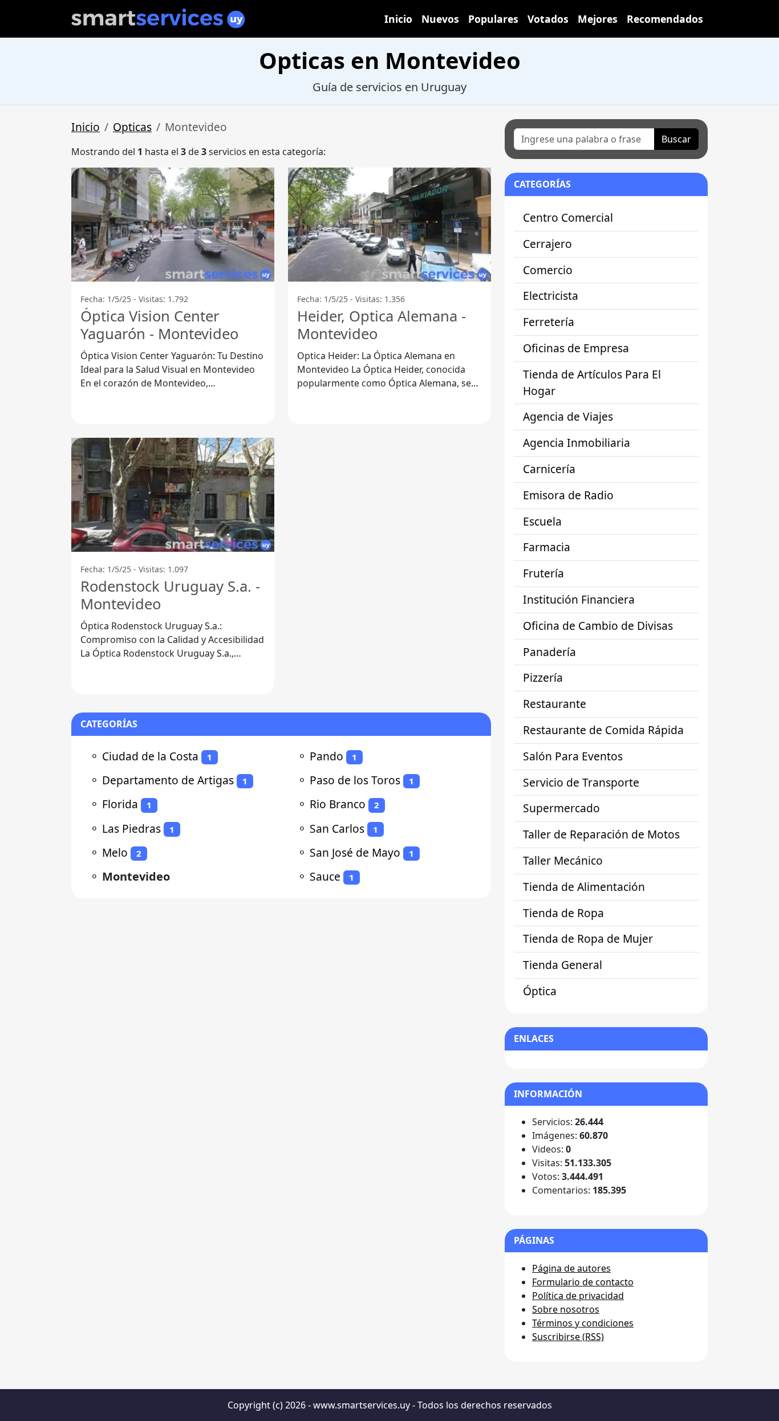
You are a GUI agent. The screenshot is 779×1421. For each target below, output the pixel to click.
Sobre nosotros (565, 1309)
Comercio (548, 270)
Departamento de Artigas (168, 780)
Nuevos (440, 19)
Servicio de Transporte (581, 782)
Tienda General (562, 964)
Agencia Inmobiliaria (576, 442)
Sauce (325, 876)
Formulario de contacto (583, 1282)
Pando (326, 756)
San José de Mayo (355, 852)
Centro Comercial (568, 217)
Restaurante (554, 703)
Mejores (598, 19)
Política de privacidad (578, 1295)
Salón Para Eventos (573, 756)
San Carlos (337, 828)
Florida (120, 804)
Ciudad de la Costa (150, 756)
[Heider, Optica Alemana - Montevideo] (389, 225)
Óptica (540, 991)
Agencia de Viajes (568, 416)
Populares (493, 19)
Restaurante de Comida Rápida (603, 730)
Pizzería (543, 677)
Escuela (542, 521)
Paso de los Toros (355, 780)
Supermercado (561, 808)
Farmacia (546, 547)
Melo (115, 852)
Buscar (676, 139)
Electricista (550, 295)
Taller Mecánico (563, 860)
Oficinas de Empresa (576, 348)
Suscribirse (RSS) (568, 1336)
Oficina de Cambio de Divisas (598, 625)
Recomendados (665, 19)
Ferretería (548, 321)
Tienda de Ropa (563, 913)
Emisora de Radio (568, 495)
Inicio (398, 19)
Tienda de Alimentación (584, 886)
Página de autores (571, 1268)
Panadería (549, 651)
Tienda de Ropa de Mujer (588, 938)
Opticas (132, 127)
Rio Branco (338, 804)
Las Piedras (131, 828)
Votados (548, 19)
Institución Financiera (579, 599)
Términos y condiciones (583, 1323)
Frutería (543, 573)
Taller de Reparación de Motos (601, 834)
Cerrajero (547, 243)
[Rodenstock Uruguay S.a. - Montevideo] (172, 495)
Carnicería (549, 469)
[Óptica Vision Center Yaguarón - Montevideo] (172, 225)
